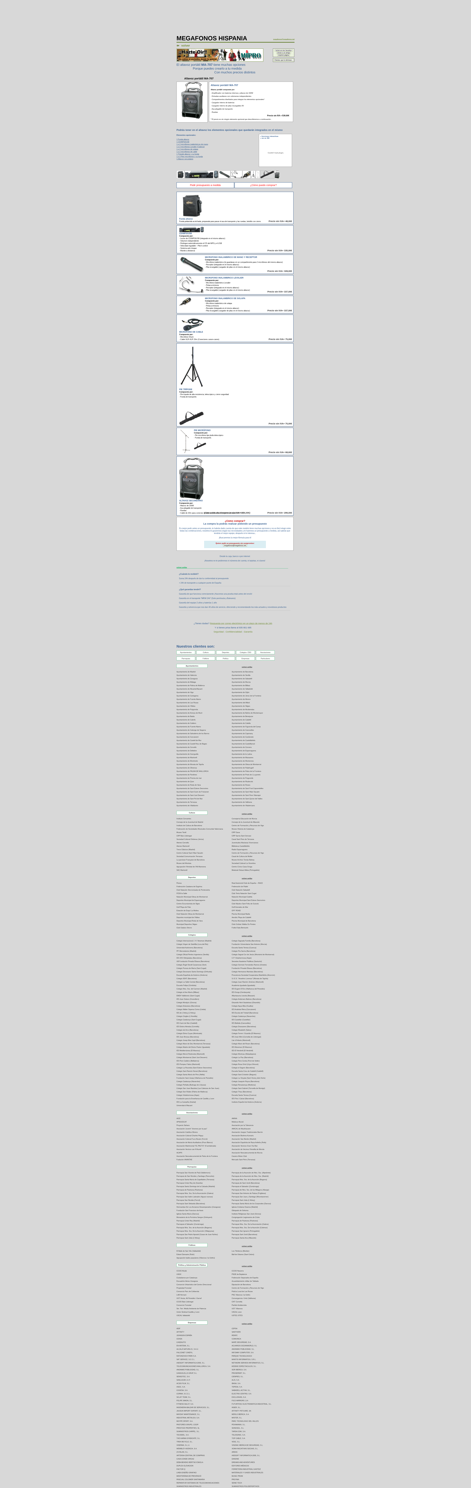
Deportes (225, 652)
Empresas (245, 658)
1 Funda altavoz (183, 139)
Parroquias (186, 658)
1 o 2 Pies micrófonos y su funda (190, 156)
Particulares (265, 658)
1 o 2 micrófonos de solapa (187, 149)
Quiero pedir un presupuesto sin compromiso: (235, 543)
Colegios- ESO (245, 652)
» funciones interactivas (269, 136)
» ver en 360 (264, 138)
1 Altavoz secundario (185, 159)
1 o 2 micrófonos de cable (187, 152)
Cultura (206, 652)
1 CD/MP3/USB (183, 142)
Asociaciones (265, 652)
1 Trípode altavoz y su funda (188, 154)
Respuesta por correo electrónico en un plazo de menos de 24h (241, 623)
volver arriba (182, 567)
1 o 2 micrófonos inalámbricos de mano (192, 144)
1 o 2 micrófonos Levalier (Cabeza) (191, 147)
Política (225, 658)
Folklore (206, 658)
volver (185, 45)
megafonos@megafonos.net (283, 39)
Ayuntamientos (186, 652)
